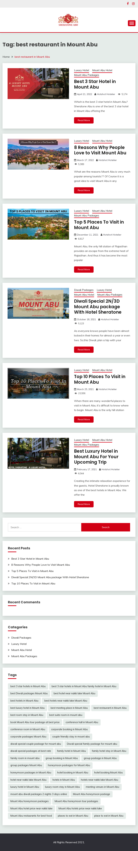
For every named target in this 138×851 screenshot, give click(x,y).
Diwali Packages (84, 290)
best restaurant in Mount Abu (110, 707)
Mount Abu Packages (86, 75)
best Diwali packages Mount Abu (29, 693)
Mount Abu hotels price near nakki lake (80, 808)
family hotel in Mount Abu (71, 750)
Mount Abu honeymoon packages (29, 801)
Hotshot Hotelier (106, 94)
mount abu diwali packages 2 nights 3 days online (38, 794)
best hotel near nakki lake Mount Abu (74, 693)
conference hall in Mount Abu (82, 722)
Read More (84, 120)
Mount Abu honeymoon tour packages (76, 801)
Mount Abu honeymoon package (91, 794)
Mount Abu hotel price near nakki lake (31, 808)
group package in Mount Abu (100, 758)
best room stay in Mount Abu (26, 715)
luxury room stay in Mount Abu (62, 786)
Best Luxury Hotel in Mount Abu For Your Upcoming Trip (96, 456)
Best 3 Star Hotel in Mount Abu (95, 84)
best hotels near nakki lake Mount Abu (65, 700)
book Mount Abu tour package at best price (35, 722)
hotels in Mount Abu (64, 779)
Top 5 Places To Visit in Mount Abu (99, 225)
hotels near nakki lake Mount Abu (99, 779)
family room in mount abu (25, 758)
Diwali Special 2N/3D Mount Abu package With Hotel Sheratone (98, 306)
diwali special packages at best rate (30, 750)
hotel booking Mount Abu (108, 772)
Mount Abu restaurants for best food (31, 815)
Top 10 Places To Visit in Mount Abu (99, 379)
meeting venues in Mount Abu (102, 786)
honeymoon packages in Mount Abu (30, 772)
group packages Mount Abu (26, 765)
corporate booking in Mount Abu (69, 729)
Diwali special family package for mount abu (92, 743)
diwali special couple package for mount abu (35, 743)
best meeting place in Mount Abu (69, 707)
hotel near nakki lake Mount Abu (28, 779)
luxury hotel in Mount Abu (24, 786)
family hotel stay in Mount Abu (109, 750)
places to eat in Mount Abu (73, 815)
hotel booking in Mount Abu (72, 772)
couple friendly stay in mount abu (71, 736)
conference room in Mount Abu (27, 729)
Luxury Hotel (81, 70)
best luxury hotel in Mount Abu (27, 707)
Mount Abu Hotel (102, 70)
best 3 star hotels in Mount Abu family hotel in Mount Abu (84, 686)
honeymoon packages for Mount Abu (69, 765)
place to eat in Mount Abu (108, 815)
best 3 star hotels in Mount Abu (28, 686)
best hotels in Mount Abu (24, 700)
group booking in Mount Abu (62, 758)
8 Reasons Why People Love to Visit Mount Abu (100, 150)
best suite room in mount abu (65, 715)
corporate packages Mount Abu (28, 736)
